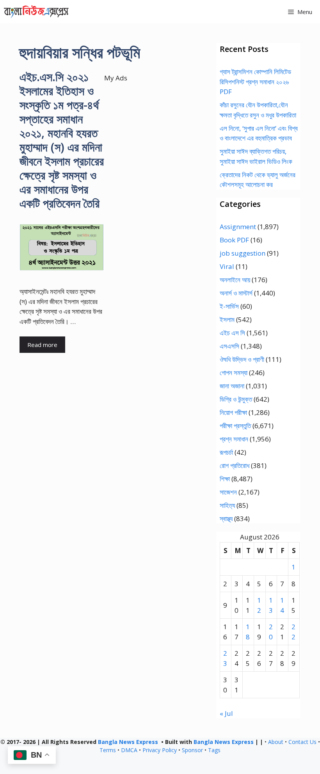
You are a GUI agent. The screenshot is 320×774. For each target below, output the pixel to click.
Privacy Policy (159, 750)
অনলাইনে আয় (235, 279)
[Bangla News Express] (36, 11)
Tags (214, 750)
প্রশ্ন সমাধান (234, 438)
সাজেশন (228, 492)
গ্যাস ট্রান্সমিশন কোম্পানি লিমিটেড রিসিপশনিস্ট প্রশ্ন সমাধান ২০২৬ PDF (255, 81)
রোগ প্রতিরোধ (234, 465)
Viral (227, 266)
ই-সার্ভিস (229, 306)
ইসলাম (227, 319)
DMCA (129, 750)
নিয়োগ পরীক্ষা (233, 412)
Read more (42, 345)
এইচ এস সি (232, 332)
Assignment (238, 226)
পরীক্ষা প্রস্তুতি (235, 425)
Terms (108, 750)
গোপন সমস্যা (233, 372)
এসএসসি (229, 346)
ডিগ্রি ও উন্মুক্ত (236, 399)
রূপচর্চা (226, 452)
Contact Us (302, 742)
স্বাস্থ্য (226, 518)
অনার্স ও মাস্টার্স (236, 292)
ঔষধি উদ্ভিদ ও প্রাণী (242, 359)
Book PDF (234, 239)
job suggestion (242, 253)
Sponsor (192, 750)
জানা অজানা (232, 385)
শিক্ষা (225, 478)
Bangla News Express (128, 742)
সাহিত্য (227, 505)
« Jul (226, 713)
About (275, 742)
